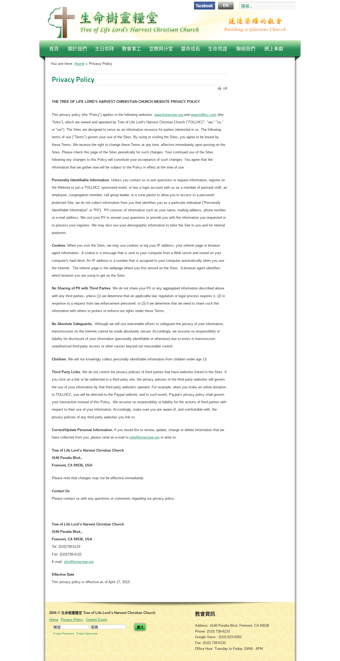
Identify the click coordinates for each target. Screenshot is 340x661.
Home (79, 63)
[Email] (225, 88)
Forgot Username (87, 633)
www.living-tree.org (169, 115)
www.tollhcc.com (203, 115)
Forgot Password (63, 633)
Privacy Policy (73, 79)
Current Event (96, 620)
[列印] (219, 88)
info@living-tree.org (144, 437)
